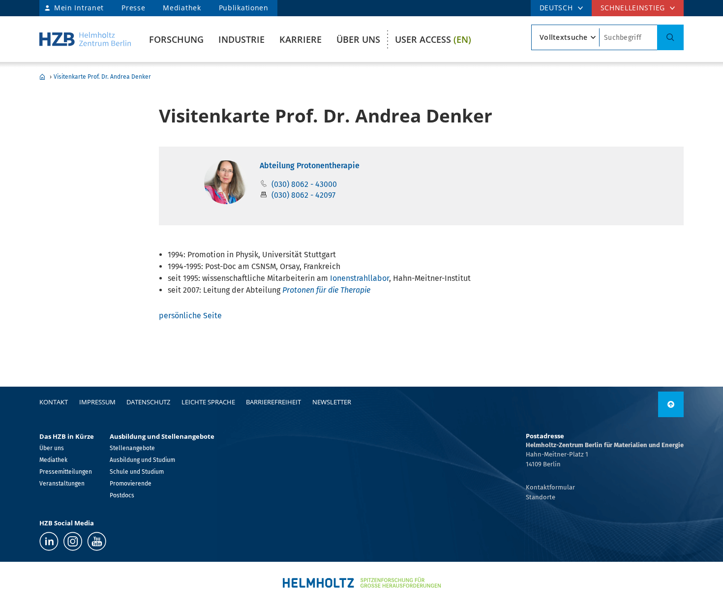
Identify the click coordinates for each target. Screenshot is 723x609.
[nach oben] (671, 404)
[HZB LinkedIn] (49, 541)
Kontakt (53, 401)
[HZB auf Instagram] (72, 541)
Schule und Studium (137, 471)
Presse (133, 7)
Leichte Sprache (208, 401)
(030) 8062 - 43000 (304, 184)
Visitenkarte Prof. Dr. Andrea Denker (102, 76)
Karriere (300, 39)
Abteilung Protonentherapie (310, 165)
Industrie (241, 39)
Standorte (540, 497)
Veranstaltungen (62, 483)
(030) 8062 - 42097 (303, 195)
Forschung (176, 39)
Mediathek (182, 7)
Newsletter (331, 401)
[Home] (85, 39)
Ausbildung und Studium (142, 460)
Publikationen (244, 7)
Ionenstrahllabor (359, 278)
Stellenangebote (132, 448)
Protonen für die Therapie (326, 290)
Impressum (97, 401)
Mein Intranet (79, 7)
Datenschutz (148, 401)
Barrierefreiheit (273, 401)
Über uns (358, 39)
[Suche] (670, 37)
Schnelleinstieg (633, 7)
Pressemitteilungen (65, 471)
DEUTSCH (556, 7)
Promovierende (130, 483)
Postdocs (122, 495)
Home (42, 77)
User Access (433, 39)
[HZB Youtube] (96, 541)
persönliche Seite (190, 315)
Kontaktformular (550, 487)
